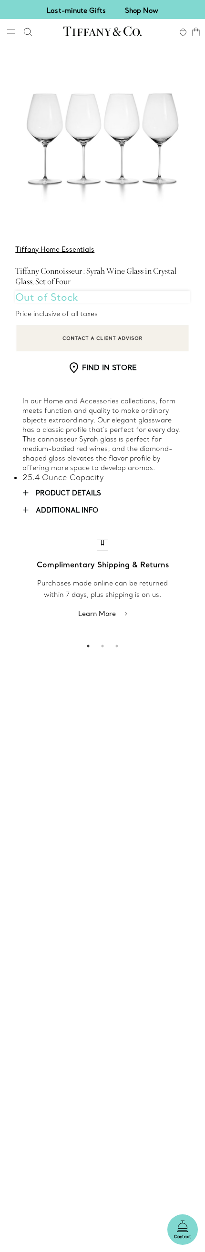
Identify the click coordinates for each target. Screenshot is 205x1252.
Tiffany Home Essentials (54, 249)
